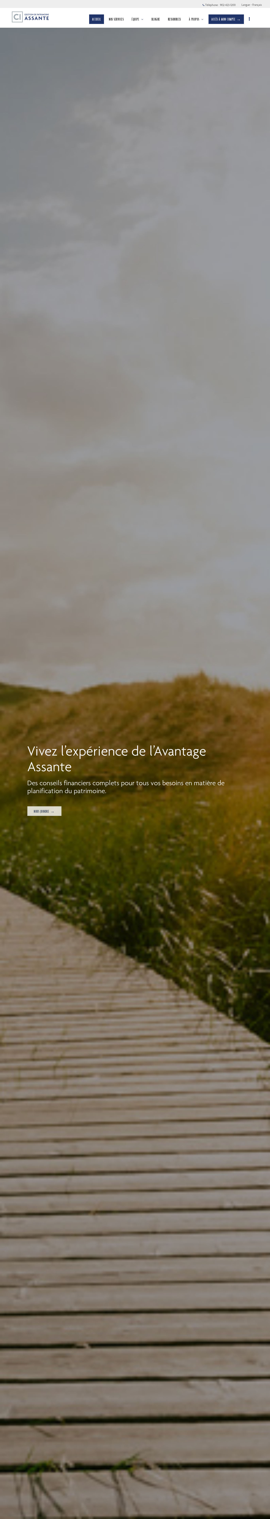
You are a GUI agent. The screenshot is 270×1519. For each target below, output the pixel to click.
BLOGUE (156, 19)
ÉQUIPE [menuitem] (135, 19)
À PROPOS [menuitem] (194, 19)
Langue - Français (252, 5)
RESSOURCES (174, 19)
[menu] (249, 19)
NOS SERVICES (116, 19)
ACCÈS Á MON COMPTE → (226, 19)
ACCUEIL (96, 19)
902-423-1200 (228, 5)
